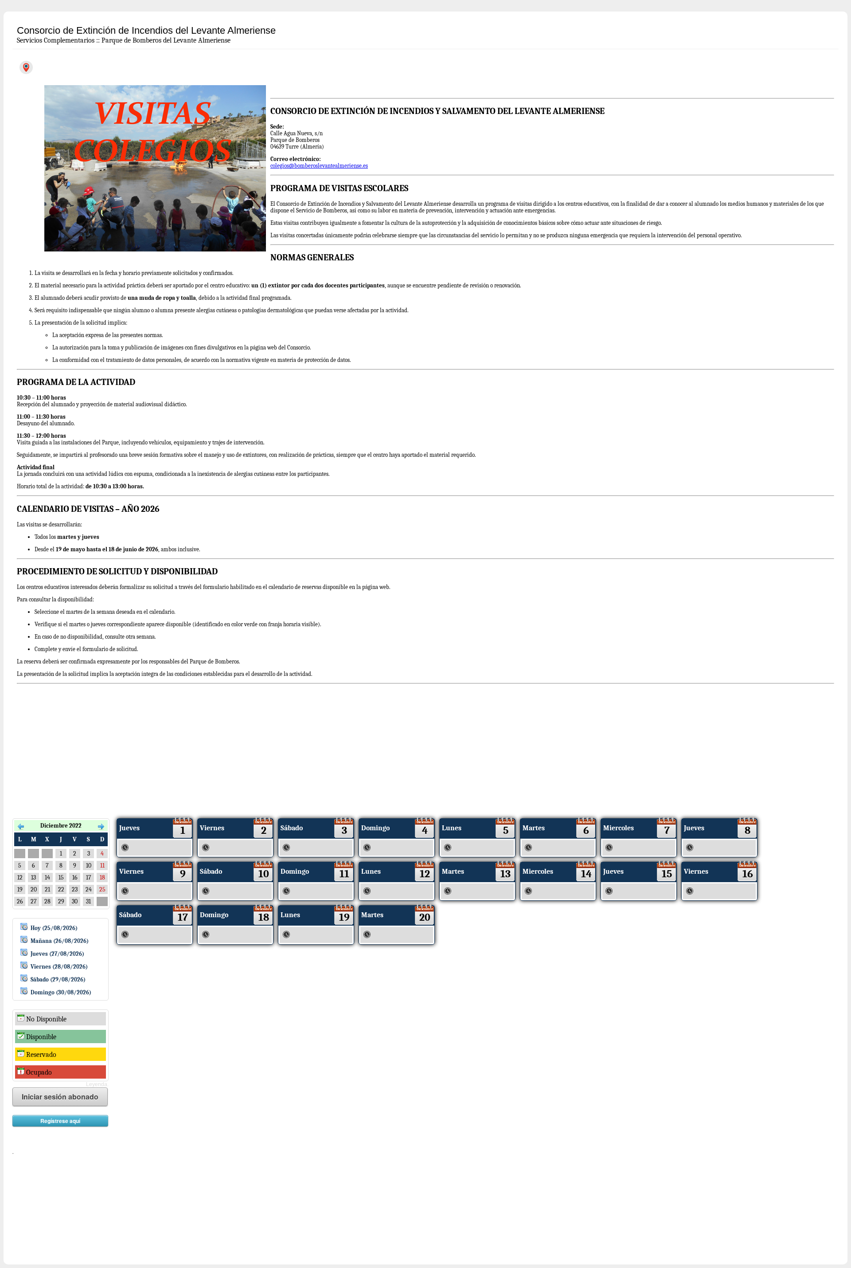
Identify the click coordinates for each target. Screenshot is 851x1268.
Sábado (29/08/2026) (58, 979)
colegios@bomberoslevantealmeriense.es (319, 165)
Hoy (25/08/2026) (54, 928)
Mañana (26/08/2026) (60, 941)
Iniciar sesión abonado (60, 1096)
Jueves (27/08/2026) (57, 953)
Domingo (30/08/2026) (61, 992)
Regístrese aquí (60, 1121)
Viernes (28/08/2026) (59, 966)
